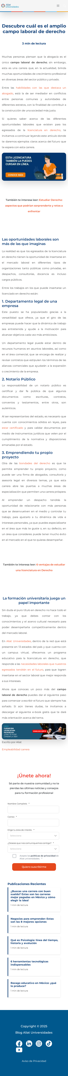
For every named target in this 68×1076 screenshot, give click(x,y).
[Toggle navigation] (57, 5)
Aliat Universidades (18, 641)
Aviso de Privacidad (34, 1061)
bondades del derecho (34, 463)
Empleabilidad (11, 749)
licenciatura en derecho (44, 130)
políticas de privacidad (43, 855)
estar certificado (12, 427)
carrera (25, 749)
